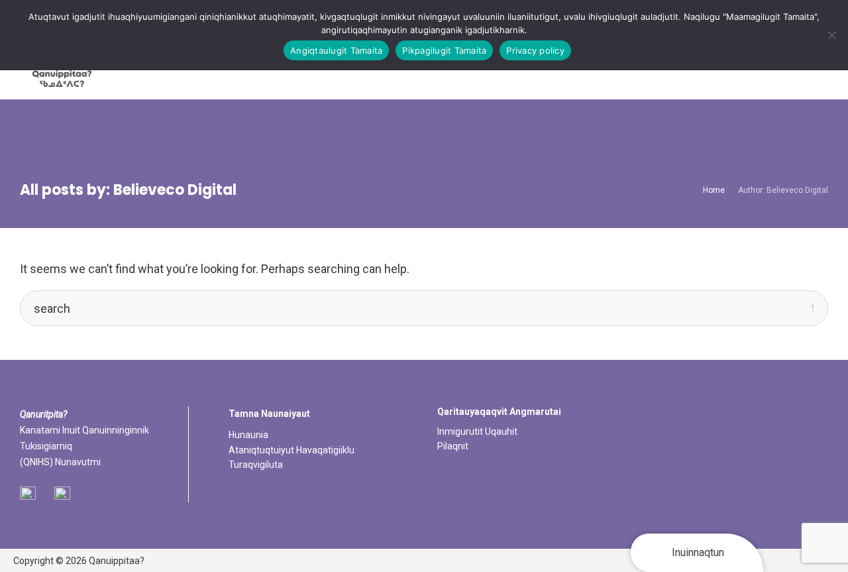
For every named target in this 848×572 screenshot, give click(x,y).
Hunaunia (248, 434)
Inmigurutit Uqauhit (477, 431)
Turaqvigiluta (256, 464)
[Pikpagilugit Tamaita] (831, 35)
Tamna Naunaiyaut (269, 413)
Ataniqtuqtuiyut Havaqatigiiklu (291, 450)
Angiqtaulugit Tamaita (336, 50)
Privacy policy (535, 50)
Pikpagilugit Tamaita (444, 50)
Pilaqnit (452, 446)
